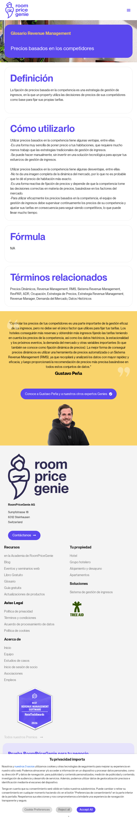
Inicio (7, 648)
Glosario (10, 581)
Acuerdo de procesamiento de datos (29, 624)
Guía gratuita (12, 588)
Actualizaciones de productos (24, 594)
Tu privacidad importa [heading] (67, 759)
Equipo (9, 654)
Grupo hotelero (80, 562)
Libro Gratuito (13, 575)
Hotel (73, 556)
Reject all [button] (64, 809)
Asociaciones (13, 673)
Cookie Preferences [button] (37, 809)
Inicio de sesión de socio (20, 667)
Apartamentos (79, 575)
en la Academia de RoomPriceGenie (28, 556)
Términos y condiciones (20, 618)
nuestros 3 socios (24, 766)
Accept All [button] (86, 809)
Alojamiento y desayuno (86, 568)
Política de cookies (17, 630)
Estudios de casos (16, 660)
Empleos (10, 680)
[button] (129, 10)
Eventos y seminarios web (22, 568)
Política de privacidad (18, 611)
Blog (7, 562)
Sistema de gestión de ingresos (91, 592)
